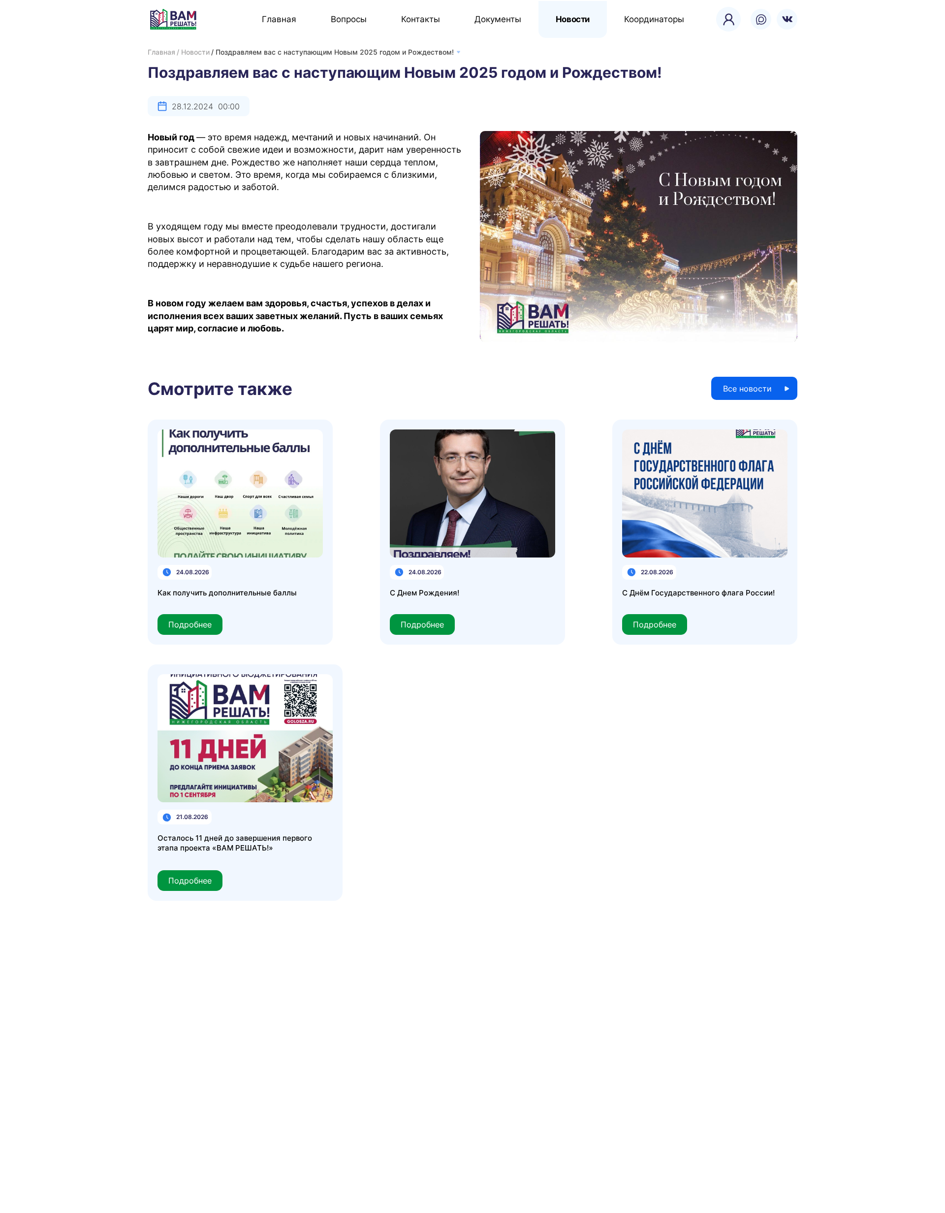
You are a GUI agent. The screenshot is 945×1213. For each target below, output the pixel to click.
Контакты (420, 19)
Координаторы (654, 19)
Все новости (747, 388)
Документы (497, 19)
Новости (573, 19)
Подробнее (190, 624)
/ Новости (193, 52)
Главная (279, 19)
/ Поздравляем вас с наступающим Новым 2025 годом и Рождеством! (332, 52)
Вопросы (349, 19)
